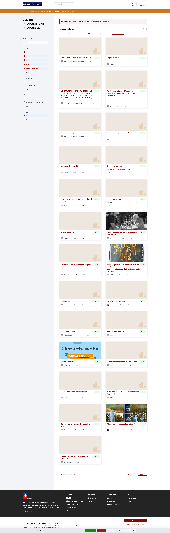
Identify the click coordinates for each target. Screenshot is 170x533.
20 (74, 474)
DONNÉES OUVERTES (113, 504)
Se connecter (91, 501)
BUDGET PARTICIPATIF (73, 504)
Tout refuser (101, 531)
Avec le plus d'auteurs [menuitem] (141, 34)
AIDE (67, 510)
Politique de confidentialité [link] (127, 531)
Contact (130, 501)
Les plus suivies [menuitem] (130, 34)
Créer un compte (92, 498)
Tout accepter (136, 521)
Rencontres (111, 501)
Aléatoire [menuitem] (70, 34)
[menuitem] (35, 42)
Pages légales (132, 498)
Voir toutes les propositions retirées (70, 485)
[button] (26, 48)
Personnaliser (112, 531)
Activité (109, 498)
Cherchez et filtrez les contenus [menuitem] (30, 39)
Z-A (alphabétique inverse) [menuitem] (103, 34)
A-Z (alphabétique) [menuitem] (90, 34)
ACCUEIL (68, 498)
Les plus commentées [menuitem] (118, 34)
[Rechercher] (71, 4)
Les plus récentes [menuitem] (79, 34)
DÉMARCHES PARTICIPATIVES (41, 11)
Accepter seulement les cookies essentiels (135, 525)
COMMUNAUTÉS (71, 507)
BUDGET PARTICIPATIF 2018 (64, 11)
